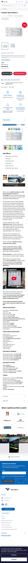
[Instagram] (6, 504)
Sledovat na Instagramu (15, 456)
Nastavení (14, 555)
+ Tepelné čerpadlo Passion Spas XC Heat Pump (14, 83)
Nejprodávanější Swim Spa (7, 520)
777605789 (6, 500)
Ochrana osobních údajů (6, 527)
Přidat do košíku (5, 73)
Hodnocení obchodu (5, 524)
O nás (2, 516)
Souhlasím (14, 559)
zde (15, 551)
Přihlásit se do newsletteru (8, 481)
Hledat (25, 5)
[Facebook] (2, 504)
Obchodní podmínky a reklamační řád (9, 529)
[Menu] (26, 1)
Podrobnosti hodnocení (18, 15)
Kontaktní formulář (8, 509)
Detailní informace (5, 59)
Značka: (5, 19)
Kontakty (3, 518)
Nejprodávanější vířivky (6, 522)
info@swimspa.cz (8, 497)
